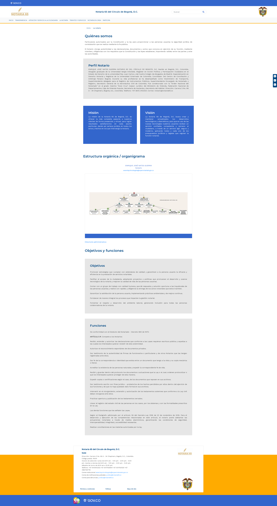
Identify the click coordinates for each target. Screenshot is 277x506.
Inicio (89, 28)
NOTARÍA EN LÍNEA (94, 20)
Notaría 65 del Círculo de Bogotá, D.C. (101, 449)
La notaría (97, 28)
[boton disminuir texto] (275, 84)
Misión (93, 113)
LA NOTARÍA (63, 20)
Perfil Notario (98, 65)
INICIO (11, 20)
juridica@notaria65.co (113, 475)
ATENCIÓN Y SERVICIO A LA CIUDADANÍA (43, 20)
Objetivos (97, 265)
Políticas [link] (108, 489)
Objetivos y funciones (104, 251)
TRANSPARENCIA (21, 20)
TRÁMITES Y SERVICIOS (78, 20)
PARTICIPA (106, 20)
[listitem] (108, 456)
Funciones (98, 325)
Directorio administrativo (95, 242)
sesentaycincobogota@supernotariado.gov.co (138, 170)
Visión (150, 113)
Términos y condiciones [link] (87, 489)
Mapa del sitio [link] (131, 489)
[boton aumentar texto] (275, 80)
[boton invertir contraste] (275, 76)
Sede (84, 453)
